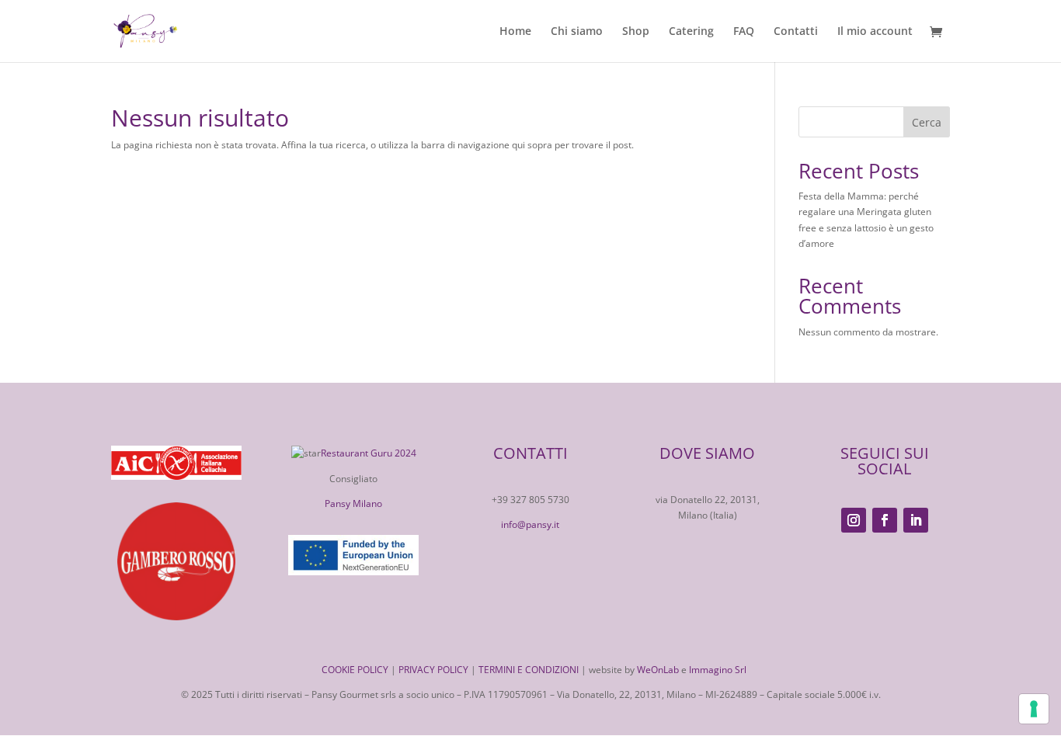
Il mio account (875, 32)
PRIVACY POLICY (433, 669)
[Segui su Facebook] (884, 520)
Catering (691, 32)
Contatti (796, 32)
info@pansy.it (530, 524)
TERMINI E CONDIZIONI (528, 669)
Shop (635, 32)
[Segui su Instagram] (853, 520)
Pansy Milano (353, 503)
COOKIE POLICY (355, 669)
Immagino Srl (717, 669)
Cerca (926, 122)
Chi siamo (577, 32)
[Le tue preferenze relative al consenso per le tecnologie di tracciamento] (1034, 709)
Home (515, 32)
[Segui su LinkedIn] (915, 520)
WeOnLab (658, 669)
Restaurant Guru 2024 (368, 453)
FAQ (743, 32)
